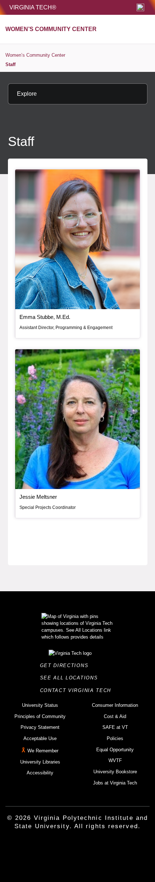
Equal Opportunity (115, 749)
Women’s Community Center (35, 55)
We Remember (42, 750)
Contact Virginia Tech (77, 690)
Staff (10, 64)
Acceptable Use (40, 738)
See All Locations (71, 677)
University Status (40, 705)
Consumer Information (115, 705)
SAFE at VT (115, 727)
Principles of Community (40, 716)
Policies (115, 738)
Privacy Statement (40, 727)
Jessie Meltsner (38, 497)
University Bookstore (115, 771)
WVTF (115, 760)
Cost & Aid (115, 716)
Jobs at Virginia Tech (115, 783)
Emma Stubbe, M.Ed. (44, 317)
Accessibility (40, 772)
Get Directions (66, 665)
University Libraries (40, 762)
